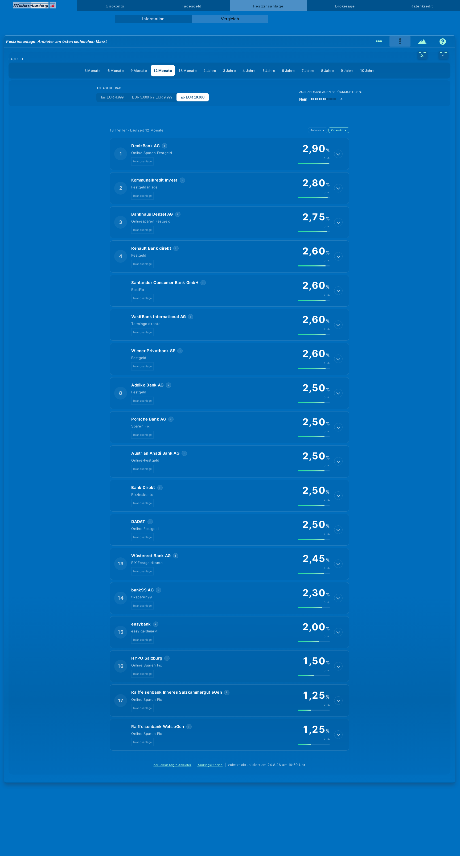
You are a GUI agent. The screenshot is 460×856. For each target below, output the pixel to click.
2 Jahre (209, 70)
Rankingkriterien (210, 765)
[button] (229, 154)
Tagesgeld (191, 6)
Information (153, 19)
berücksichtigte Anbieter (173, 765)
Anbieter (317, 130)
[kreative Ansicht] (422, 41)
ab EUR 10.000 (192, 97)
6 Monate (116, 70)
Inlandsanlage (142, 161)
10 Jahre (367, 70)
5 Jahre (268, 70)
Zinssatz (339, 130)
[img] (314, 163)
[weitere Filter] (422, 55)
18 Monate (188, 70)
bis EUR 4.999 (112, 97)
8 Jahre (327, 70)
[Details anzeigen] (338, 154)
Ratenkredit (421, 6)
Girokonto (115, 6)
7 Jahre (308, 70)
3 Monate (92, 70)
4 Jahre (249, 70)
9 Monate (138, 70)
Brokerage (345, 6)
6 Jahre (288, 70)
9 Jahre (347, 70)
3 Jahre (229, 70)
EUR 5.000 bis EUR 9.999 (152, 97)
